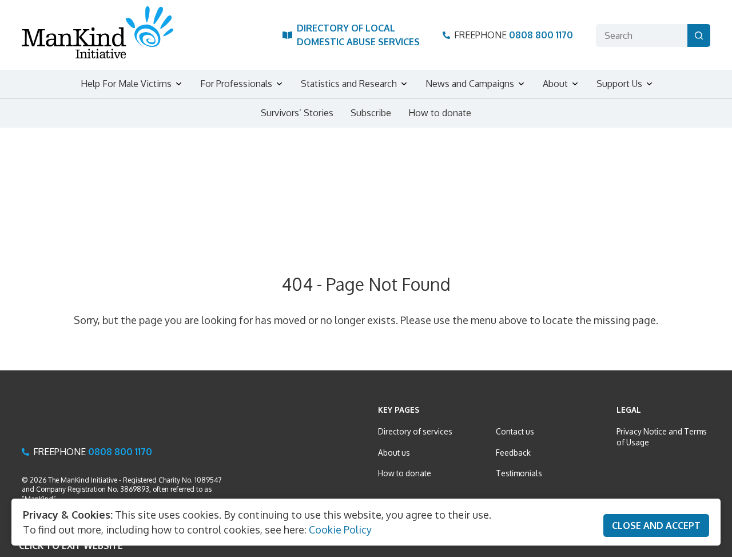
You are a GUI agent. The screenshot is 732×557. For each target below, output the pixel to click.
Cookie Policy (340, 529)
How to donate (439, 112)
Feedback (513, 452)
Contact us (515, 431)
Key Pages (398, 409)
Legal (628, 409)
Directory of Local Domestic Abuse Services (358, 34)
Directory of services (415, 431)
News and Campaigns (469, 83)
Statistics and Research (349, 83)
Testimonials (519, 473)
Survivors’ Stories (297, 112)
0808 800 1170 (541, 35)
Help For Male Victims (126, 83)
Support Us (619, 83)
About (555, 83)
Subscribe (371, 112)
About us (394, 452)
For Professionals (236, 83)
